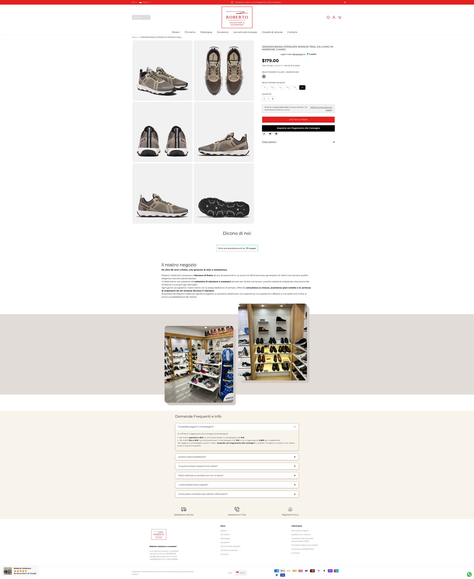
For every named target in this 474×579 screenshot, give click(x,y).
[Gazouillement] (270, 134)
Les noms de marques (245, 32)
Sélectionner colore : (280, 72)
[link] (166, 534)
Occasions (222, 32)
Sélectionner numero (273, 83)
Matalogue (206, 32)
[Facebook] (264, 134)
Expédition (278, 66)
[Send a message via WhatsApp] (469, 574)
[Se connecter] (334, 17)
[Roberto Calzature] (237, 17)
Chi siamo (190, 32)
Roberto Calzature (154, 572)
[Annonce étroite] (345, 2)
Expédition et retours (301, 534)
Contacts (292, 32)
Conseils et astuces (272, 32)
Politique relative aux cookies (304, 545)
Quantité (266, 94)
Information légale (299, 531)
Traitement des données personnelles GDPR (302, 539)
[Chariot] (339, 17)
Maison (176, 32)
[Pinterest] (276, 134)
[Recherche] (328, 17)
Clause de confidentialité (302, 549)
